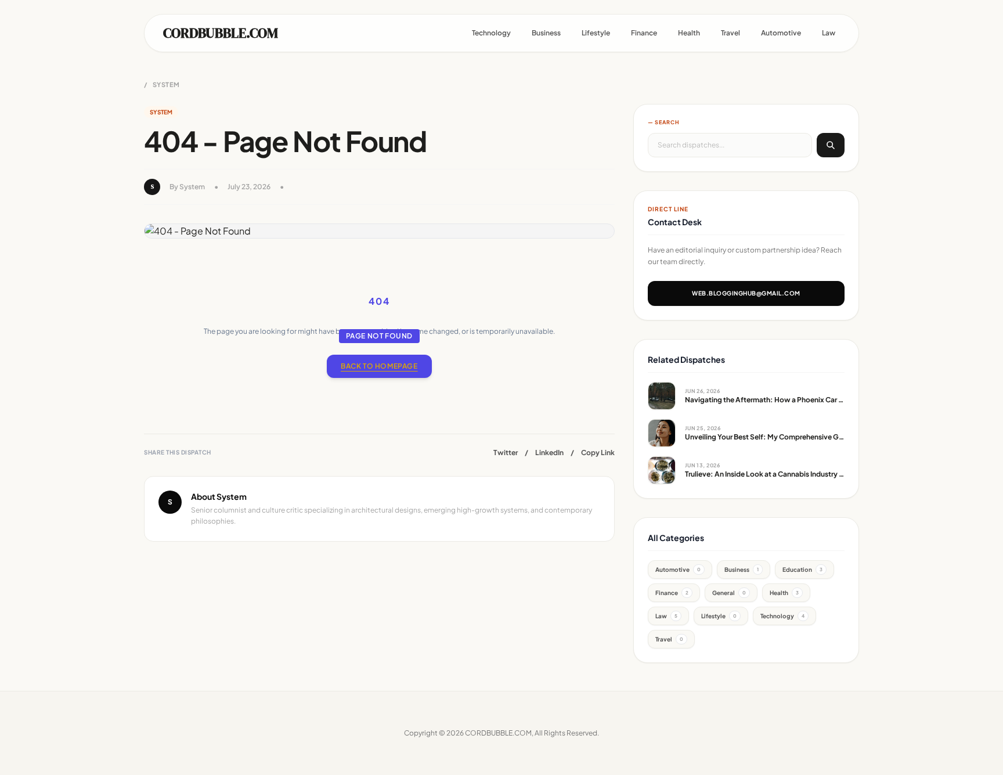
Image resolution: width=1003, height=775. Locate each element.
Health (689, 32)
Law (828, 32)
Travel (730, 32)
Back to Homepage (379, 366)
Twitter (505, 452)
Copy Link (598, 452)
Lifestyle (596, 32)
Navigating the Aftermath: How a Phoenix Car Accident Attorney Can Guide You (817, 399)
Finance (644, 32)
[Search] (831, 145)
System (166, 84)
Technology (491, 32)
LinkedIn (549, 452)
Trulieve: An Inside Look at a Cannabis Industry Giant (771, 474)
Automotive (781, 32)
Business (546, 32)
